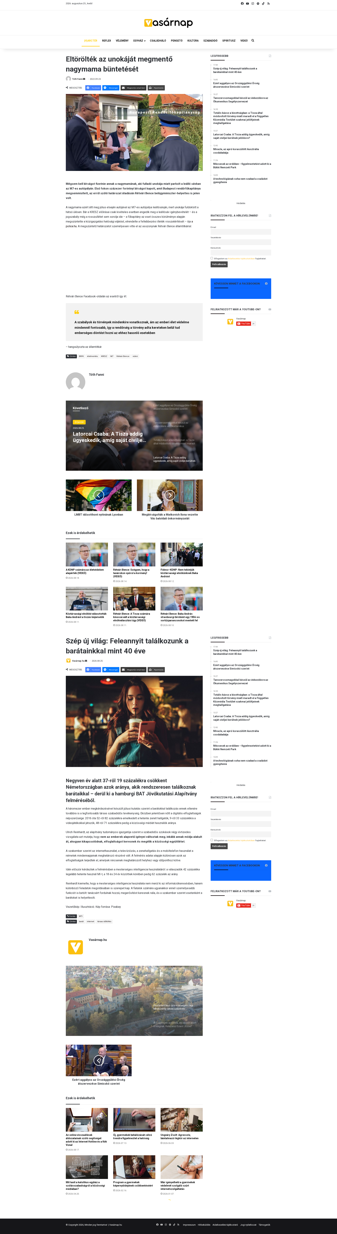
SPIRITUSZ (229, 40)
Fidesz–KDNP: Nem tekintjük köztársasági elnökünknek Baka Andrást (179, 573)
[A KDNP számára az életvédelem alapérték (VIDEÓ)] (87, 554)
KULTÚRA (193, 40)
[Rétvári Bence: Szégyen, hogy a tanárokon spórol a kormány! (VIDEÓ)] (134, 554)
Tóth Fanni (77, 79)
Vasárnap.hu (115, 1224)
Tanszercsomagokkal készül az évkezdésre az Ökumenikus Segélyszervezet (109, 438)
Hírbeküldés (204, 1224)
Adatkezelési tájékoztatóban (241, 258)
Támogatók (264, 1224)
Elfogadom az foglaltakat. (240, 258)
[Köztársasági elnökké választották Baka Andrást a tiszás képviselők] (87, 598)
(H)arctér (79, 422)
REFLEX (106, 40)
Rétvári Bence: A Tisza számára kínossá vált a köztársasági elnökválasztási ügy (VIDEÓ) (131, 617)
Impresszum (189, 1224)
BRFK (81, 356)
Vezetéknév (216, 237)
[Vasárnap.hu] (168, 22)
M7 (111, 356)
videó (135, 356)
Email (213, 227)
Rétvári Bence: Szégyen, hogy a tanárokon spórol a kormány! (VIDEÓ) (131, 573)
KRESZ (104, 356)
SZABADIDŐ (210, 40)
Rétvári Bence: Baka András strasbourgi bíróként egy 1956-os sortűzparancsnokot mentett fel (180, 617)
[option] (134, 436)
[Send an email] (84, 79)
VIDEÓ (244, 40)
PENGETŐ (177, 40)
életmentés (92, 356)
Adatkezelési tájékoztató (225, 1224)
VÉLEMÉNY (122, 40)
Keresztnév (216, 248)
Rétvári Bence (123, 356)
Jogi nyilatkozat (248, 1224)
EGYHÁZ (138, 40)
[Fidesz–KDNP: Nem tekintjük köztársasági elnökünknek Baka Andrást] (182, 554)
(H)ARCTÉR (90, 40)
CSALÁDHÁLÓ (158, 40)
